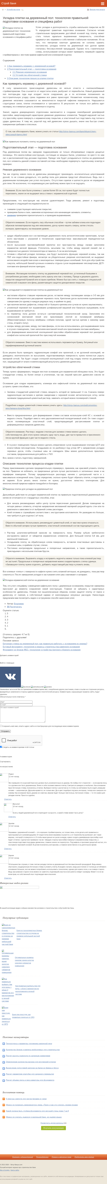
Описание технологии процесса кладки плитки (30, 78)
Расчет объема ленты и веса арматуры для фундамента (30, 1080)
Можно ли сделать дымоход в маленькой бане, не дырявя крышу (34, 1117)
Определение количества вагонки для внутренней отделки (31, 1062)
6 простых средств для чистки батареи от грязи (26, 1099)
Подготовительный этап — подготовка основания (31, 69)
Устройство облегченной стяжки (30, 75)
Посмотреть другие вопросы (52, 1123)
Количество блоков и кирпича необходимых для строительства (33, 1050)
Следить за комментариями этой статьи (18, 747)
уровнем (11, 215)
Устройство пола (13, 10)
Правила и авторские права (61, 1157)
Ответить (8, 799)
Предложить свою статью (84, 1157)
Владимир (19, 603)
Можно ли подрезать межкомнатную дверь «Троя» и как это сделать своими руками (42, 1105)
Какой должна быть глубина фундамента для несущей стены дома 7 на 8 (37, 1111)
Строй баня (8, 3)
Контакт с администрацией (22, 1157)
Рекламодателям (42, 1157)
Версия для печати (97, 10)
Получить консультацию (53, 1128)
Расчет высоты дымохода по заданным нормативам (28, 1056)
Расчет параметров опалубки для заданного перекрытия (30, 1074)
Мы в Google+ (5, 1170)
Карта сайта (15, 1170)
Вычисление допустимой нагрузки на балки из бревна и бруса (32, 1068)
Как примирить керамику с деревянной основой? (31, 66)
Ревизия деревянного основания (30, 72)
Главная (3, 9)
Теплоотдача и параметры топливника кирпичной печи (29, 1044)
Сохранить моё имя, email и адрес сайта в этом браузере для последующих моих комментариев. (40, 726)
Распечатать (15, 606)
